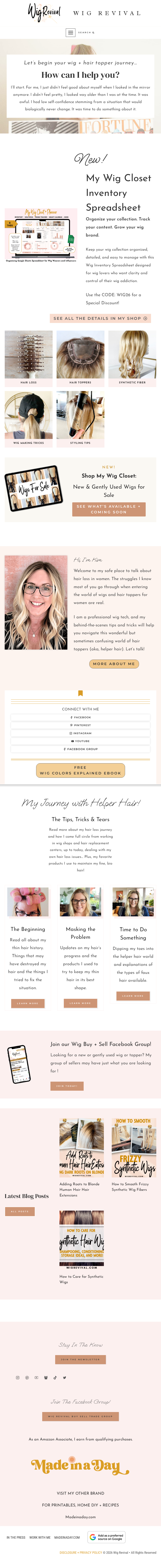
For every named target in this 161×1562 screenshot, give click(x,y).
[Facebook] (8, 1377)
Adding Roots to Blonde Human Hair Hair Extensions (79, 1190)
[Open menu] (70, 32)
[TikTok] (55, 1377)
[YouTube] (36, 1377)
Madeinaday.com (80, 1517)
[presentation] (81, 1147)
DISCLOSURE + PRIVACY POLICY (81, 1553)
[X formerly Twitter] (64, 1377)
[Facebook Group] (45, 1377)
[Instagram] (17, 1377)
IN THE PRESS (16, 1537)
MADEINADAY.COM (67, 1537)
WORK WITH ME (39, 1537)
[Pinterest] (27, 1377)
